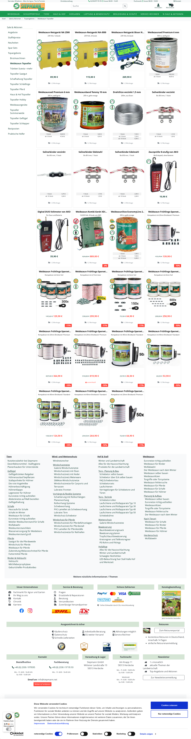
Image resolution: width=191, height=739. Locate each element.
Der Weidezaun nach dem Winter (160, 470)
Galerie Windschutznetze (66, 468)
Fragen (62, 592)
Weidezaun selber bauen (156, 473)
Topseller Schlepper (19, 123)
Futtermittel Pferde (18, 554)
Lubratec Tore (61, 512)
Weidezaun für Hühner (155, 491)
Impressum (39, 723)
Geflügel (12, 471)
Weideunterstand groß (20, 534)
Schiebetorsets (107, 483)
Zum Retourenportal (169, 630)
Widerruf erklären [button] (42, 684)
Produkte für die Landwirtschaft (114, 467)
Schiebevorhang (62, 506)
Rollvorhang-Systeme (64, 503)
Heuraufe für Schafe (18, 509)
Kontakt (17, 598)
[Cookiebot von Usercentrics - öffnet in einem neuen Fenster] (16, 734)
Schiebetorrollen (108, 500)
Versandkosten (66, 601)
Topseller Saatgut (18, 73)
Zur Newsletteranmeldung (164, 677)
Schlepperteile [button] (31, 14)
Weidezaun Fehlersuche (155, 482)
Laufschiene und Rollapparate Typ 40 (118, 509)
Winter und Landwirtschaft (111, 460)
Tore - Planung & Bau (108, 471)
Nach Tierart (150, 518)
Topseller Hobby (18, 99)
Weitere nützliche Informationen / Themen (95, 576)
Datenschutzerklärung (58, 723)
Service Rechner (122, 634)
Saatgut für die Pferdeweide (22, 541)
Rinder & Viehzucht (17, 558)
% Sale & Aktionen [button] (173, 14)
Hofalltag (102, 546)
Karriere (17, 604)
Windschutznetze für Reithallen (69, 532)
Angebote (13, 32)
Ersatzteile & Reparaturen (71, 595)
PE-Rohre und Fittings (110, 542)
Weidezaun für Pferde (19, 547)
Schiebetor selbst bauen (111, 474)
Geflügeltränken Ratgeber (21, 474)
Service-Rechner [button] (150, 14)
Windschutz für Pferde (19, 544)
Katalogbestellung (171, 587)
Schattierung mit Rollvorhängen (69, 497)
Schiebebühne (107, 515)
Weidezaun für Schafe (19, 515)
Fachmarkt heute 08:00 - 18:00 (146, 1)
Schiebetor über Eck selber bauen (116, 477)
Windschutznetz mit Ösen (66, 471)
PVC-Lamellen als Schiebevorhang (70, 509)
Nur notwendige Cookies (169, 714)
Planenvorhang (61, 500)
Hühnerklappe (16, 489)
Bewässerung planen (110, 533)
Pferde (11, 538)
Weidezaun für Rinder (154, 463)
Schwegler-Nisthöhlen (110, 556)
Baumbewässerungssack (112, 530)
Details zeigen (146, 734)
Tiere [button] (46, 14)
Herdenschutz (151, 535)
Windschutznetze (61, 464)
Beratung (63, 598)
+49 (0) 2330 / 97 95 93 (62, 667)
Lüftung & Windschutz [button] (97, 14)
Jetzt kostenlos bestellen (171, 618)
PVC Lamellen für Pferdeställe (68, 529)
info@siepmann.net (47, 679)
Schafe (11, 506)
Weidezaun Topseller (20, 63)
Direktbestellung (67, 1)
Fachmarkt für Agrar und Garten (29, 592)
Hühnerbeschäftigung (19, 486)
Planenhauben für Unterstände (23, 467)
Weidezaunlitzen (152, 476)
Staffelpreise (14, 37)
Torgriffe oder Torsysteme (156, 479)
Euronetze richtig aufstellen (22, 496)
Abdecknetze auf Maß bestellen (24, 499)
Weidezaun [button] (14, 14)
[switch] (84, 734)
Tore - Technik (105, 497)
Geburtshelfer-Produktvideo (22, 567)
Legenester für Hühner (20, 492)
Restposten (13, 128)
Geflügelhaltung (16, 502)
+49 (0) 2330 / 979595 (24, 667)
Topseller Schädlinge (20, 84)
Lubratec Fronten (62, 489)
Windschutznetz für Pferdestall (69, 526)
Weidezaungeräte (18, 104)
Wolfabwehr (14, 525)
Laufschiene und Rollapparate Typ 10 (118, 503)
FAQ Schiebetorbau (109, 480)
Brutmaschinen (17, 58)
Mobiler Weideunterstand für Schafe (26, 521)
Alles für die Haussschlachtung (113, 463)
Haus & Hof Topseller (20, 94)
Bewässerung (105, 527)
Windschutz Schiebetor (65, 515)
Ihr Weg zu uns (20, 595)
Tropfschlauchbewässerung (113, 536)
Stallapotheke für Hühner (21, 480)
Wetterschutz (105, 519)
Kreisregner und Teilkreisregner (115, 539)
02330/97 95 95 (96, 1)
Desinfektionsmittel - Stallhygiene (24, 463)
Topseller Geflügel (19, 118)
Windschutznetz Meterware (67, 477)
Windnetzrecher (61, 460)
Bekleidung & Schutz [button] (125, 14)
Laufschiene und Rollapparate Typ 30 (118, 506)
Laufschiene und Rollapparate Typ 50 (118, 512)
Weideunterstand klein (20, 528)
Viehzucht (13, 561)
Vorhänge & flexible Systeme (67, 493)
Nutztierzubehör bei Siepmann (23, 460)
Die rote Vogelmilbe (18, 483)
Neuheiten (13, 42)
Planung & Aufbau (153, 496)
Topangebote (14, 53)
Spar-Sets (12, 47)
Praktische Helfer (16, 133)
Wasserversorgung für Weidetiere (25, 531)
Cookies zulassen (169, 705)
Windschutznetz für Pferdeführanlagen (73, 522)
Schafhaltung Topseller (21, 79)
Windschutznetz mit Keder (67, 474)
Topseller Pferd (17, 89)
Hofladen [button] (74, 14)
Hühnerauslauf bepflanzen (22, 477)
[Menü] (13, 713)
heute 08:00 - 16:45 (111, 1)
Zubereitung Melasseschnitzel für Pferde (28, 550)
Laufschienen (106, 486)
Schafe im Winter (17, 512)
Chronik (17, 601)
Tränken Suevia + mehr (21, 68)
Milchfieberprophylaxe (20, 564)
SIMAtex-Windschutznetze (66, 480)
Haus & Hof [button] (59, 14)
